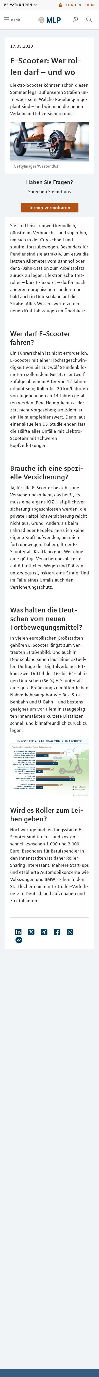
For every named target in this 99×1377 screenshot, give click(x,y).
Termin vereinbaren (49, 207)
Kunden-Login (79, 5)
